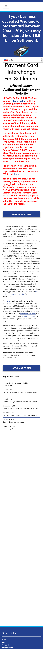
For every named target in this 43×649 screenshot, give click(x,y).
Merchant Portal (21, 214)
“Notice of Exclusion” (28, 313)
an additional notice (28, 316)
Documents (6, 645)
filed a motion (19, 100)
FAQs (3, 642)
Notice (8, 301)
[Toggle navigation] (6, 6)
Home (4, 639)
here (16, 174)
